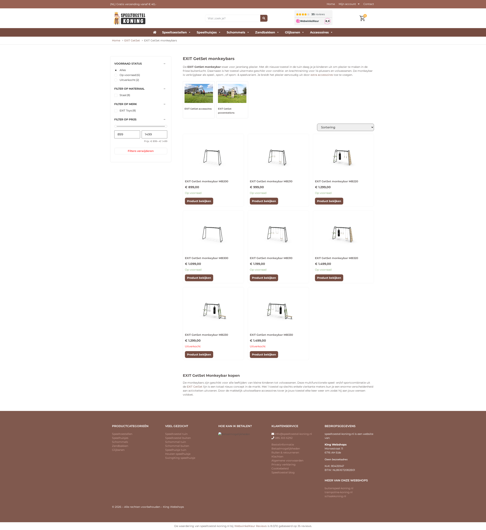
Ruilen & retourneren (285, 452)
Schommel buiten (177, 446)
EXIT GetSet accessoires (198, 108)
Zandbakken (265, 32)
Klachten (277, 456)
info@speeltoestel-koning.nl (293, 434)
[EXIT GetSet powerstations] (232, 93)
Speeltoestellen (174, 32)
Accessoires (319, 32)
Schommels (236, 32)
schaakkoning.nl (335, 496)
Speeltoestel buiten (178, 438)
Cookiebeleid (280, 468)
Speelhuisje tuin (175, 450)
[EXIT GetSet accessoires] (199, 93)
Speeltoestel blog (283, 472)
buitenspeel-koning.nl (339, 488)
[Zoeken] (263, 18)
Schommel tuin (175, 442)
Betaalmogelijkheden (285, 448)
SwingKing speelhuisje (180, 458)
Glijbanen (292, 32)
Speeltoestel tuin (176, 434)
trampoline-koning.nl (339, 492)
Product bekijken (199, 201)
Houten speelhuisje (177, 454)
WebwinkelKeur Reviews (250, 526)
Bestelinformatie (282, 444)
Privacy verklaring (283, 464)
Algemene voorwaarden (287, 460)
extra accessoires (322, 75)
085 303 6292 (284, 438)
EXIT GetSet (194, 386)
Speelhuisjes (207, 32)
